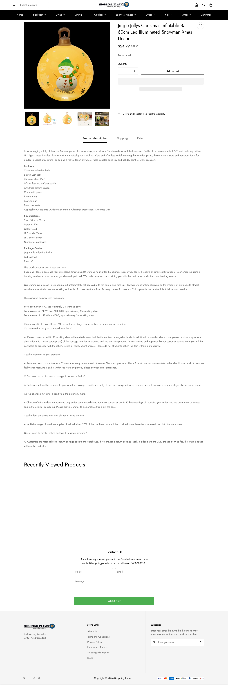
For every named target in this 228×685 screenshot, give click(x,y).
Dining (78, 14)
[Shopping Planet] (114, 5)
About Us (92, 631)
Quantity (122, 63)
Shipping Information (98, 652)
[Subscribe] (200, 642)
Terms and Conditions (98, 636)
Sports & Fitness (124, 14)
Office (149, 14)
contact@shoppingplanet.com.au (99, 563)
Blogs (90, 658)
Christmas (206, 14)
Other (185, 14)
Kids (167, 14)
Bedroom (38, 14)
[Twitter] (39, 678)
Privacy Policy (94, 642)
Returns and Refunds (97, 647)
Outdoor (98, 14)
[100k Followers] (34, 678)
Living (59, 14)
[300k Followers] (29, 678)
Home (20, 14)
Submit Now (114, 601)
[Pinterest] (24, 678)
